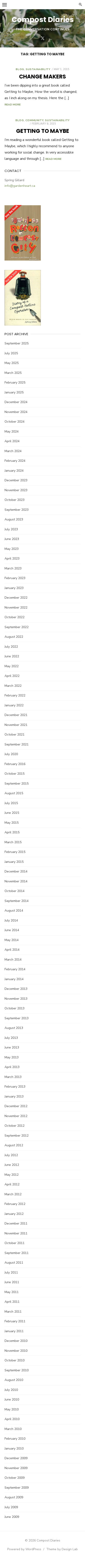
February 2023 (15, 578)
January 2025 (14, 392)
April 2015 (12, 832)
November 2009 (16, 1468)
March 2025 (13, 373)
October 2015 (14, 774)
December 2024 (16, 402)
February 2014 (15, 969)
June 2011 (12, 1282)
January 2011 (14, 1331)
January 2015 (14, 862)
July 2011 (11, 1272)
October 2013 (14, 1008)
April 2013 (12, 1067)
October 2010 (14, 1360)
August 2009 (14, 1497)
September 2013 (17, 1018)
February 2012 (15, 1204)
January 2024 (14, 470)
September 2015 (17, 783)
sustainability (38, 69)
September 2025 (17, 343)
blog (20, 69)
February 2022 (15, 695)
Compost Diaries (43, 19)
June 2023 (12, 539)
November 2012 (16, 1116)
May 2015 (12, 823)
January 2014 (14, 979)
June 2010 (12, 1399)
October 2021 (14, 734)
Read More (13, 104)
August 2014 (14, 910)
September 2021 (17, 744)
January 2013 (14, 1096)
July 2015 (11, 803)
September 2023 (17, 510)
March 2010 (13, 1429)
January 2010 (14, 1448)
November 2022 (16, 607)
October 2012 (14, 1126)
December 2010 (16, 1341)
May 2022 (12, 666)
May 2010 (12, 1409)
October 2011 (14, 1243)
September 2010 (17, 1370)
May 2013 (12, 1057)
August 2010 (14, 1380)
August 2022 (14, 637)
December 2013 (16, 989)
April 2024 (12, 441)
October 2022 (14, 617)
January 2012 (14, 1214)
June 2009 (12, 1517)
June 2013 (12, 1047)
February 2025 (15, 382)
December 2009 (16, 1458)
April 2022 (12, 676)
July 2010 (11, 1390)
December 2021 (16, 715)
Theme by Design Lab (62, 1549)
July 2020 (11, 754)
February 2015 (15, 852)
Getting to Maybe (42, 131)
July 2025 (11, 353)
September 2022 (17, 627)
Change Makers (42, 76)
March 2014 (13, 959)
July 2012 (11, 1155)
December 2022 (16, 597)
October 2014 (14, 891)
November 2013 (16, 999)
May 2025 (12, 363)
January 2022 (14, 705)
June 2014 (12, 930)
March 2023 (13, 568)
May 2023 (12, 549)
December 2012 (16, 1106)
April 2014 (12, 950)
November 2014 (16, 881)
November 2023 (16, 490)
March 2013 (13, 1077)
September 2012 (17, 1135)
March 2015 (13, 842)
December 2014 (16, 871)
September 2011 (17, 1253)
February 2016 (15, 764)
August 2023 (14, 519)
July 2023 (11, 529)
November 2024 (16, 412)
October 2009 (14, 1478)
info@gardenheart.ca (20, 186)
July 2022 (11, 647)
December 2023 (16, 480)
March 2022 (13, 686)
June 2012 (12, 1165)
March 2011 (13, 1311)
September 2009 (17, 1487)
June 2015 (12, 813)
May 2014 (12, 940)
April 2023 (12, 558)
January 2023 (14, 588)
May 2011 (12, 1292)
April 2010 (12, 1419)
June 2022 (12, 656)
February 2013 (15, 1086)
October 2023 (14, 500)
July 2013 (11, 1038)
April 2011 (12, 1302)
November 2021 (16, 725)
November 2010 (16, 1351)
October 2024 (14, 421)
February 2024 (15, 461)
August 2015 (14, 793)
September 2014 (17, 901)
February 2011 (15, 1321)
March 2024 (13, 451)
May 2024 (12, 431)
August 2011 (14, 1262)
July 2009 (11, 1507)
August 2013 (14, 1028)
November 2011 (16, 1233)
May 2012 (12, 1175)
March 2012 (13, 1194)
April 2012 (12, 1184)
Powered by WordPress (24, 1549)
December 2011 (16, 1223)
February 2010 (15, 1438)
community (34, 120)
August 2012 (14, 1145)
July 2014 (11, 920)
